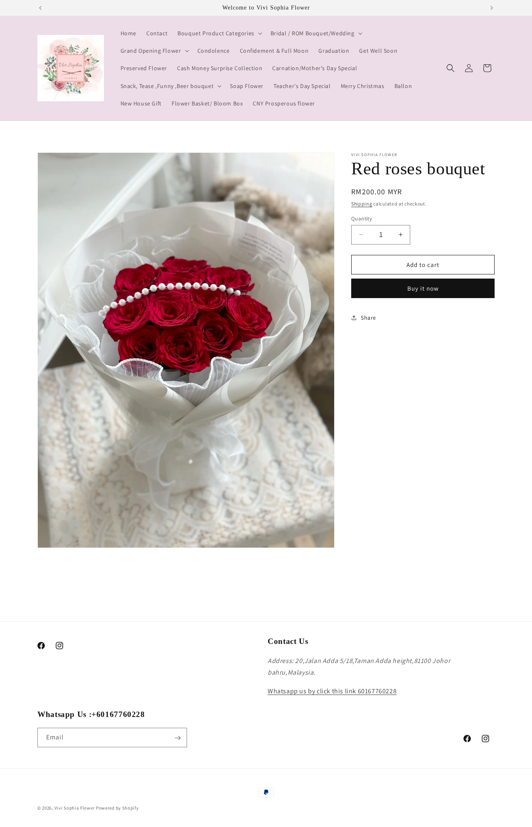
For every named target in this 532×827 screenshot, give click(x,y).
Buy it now (423, 288)
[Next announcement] (492, 8)
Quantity (361, 218)
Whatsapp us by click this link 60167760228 (332, 691)
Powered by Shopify (117, 808)
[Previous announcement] (40, 8)
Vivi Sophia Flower (74, 808)
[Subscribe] (177, 738)
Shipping (361, 204)
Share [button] (368, 317)
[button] (219, 33)
